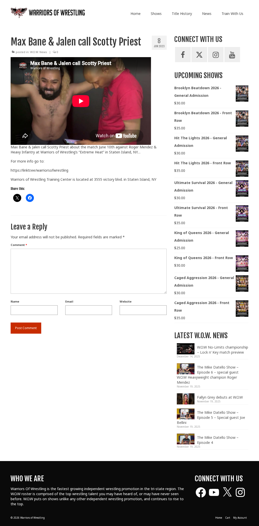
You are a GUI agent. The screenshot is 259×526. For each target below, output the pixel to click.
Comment (19, 245)
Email (69, 301)
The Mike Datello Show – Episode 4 (218, 440)
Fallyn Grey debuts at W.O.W (220, 397)
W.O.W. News (38, 52)
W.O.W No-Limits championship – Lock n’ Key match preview (222, 350)
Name (15, 301)
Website (126, 301)
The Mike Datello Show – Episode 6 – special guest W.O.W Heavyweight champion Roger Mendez (208, 375)
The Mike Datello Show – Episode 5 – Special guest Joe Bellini (211, 417)
